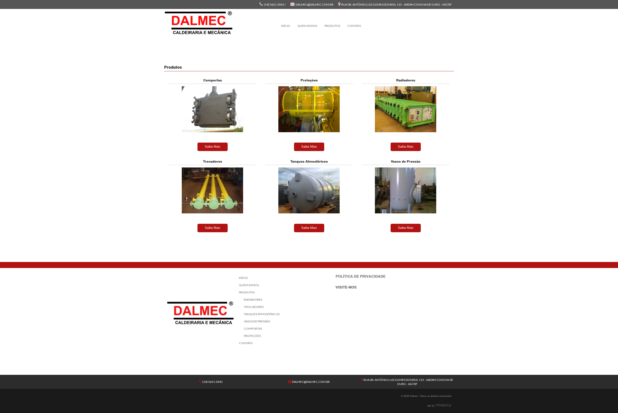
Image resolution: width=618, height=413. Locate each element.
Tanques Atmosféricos (262, 314)
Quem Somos (307, 26)
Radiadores (253, 299)
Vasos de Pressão (257, 321)
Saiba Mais (212, 146)
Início (285, 26)
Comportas (253, 328)
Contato (354, 26)
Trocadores (254, 307)
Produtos (332, 26)
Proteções (252, 336)
